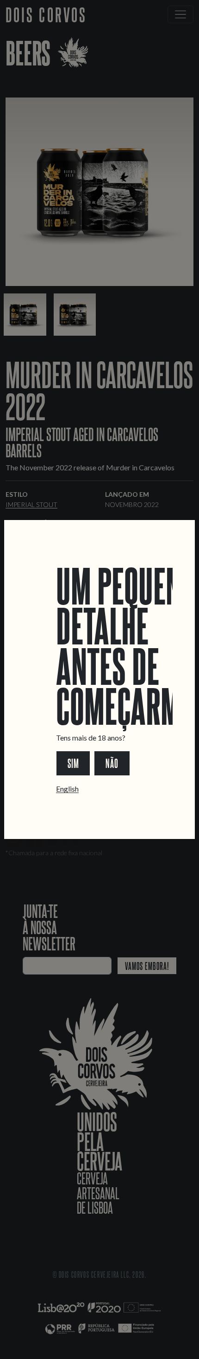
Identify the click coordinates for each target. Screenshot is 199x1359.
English (67, 788)
